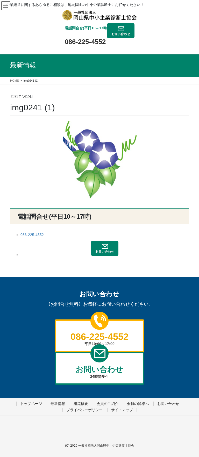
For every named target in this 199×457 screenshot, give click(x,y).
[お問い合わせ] (120, 34)
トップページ (31, 404)
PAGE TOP (184, 433)
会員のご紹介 (107, 404)
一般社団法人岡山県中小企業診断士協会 (106, 445)
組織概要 (81, 404)
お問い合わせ (168, 404)
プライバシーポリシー (84, 410)
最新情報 (58, 404)
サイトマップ (122, 410)
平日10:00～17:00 (99, 338)
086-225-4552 (85, 42)
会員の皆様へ (138, 404)
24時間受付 (99, 372)
